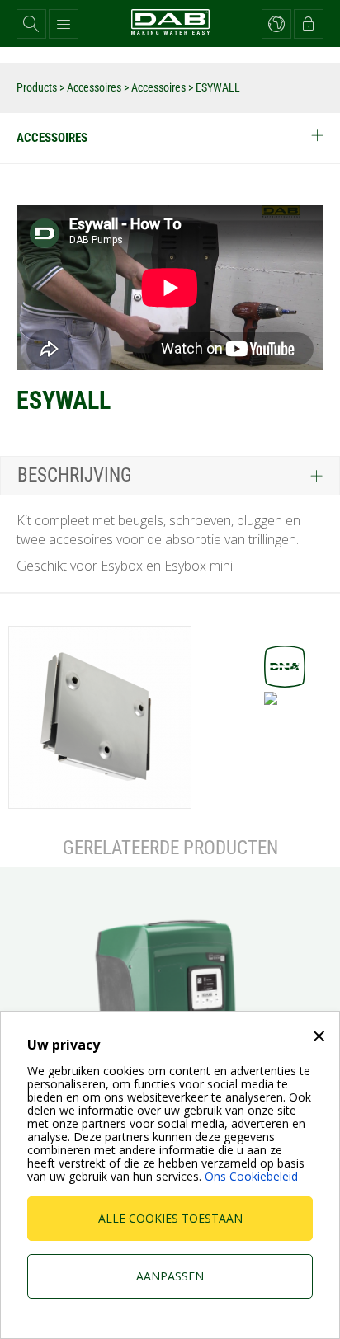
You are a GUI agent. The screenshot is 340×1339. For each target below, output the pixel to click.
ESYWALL (218, 87)
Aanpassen (170, 1276)
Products (38, 87)
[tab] (170, 475)
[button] (31, 24)
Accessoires (95, 87)
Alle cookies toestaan (170, 1218)
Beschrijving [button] (74, 475)
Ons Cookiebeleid (251, 1176)
